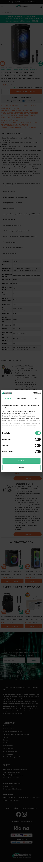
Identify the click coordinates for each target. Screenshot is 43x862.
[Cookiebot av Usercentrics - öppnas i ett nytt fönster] (32, 393)
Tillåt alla (21, 461)
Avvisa (21, 467)
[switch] (38, 439)
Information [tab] (21, 398)
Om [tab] (35, 398)
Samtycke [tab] (7, 398)
